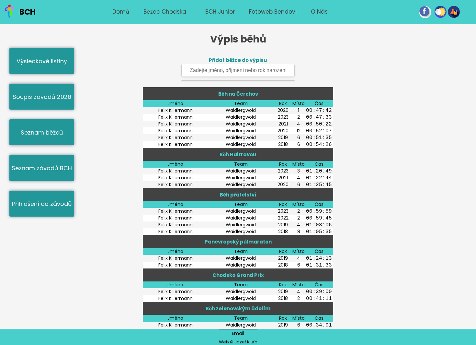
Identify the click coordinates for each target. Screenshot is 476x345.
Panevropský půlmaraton (238, 241)
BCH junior (220, 12)
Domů (120, 12)
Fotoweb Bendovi (273, 12)
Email (238, 333)
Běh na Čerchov (238, 93)
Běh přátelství (238, 194)
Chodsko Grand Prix (238, 275)
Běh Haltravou (238, 154)
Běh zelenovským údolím (238, 308)
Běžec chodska (164, 12)
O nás (319, 12)
